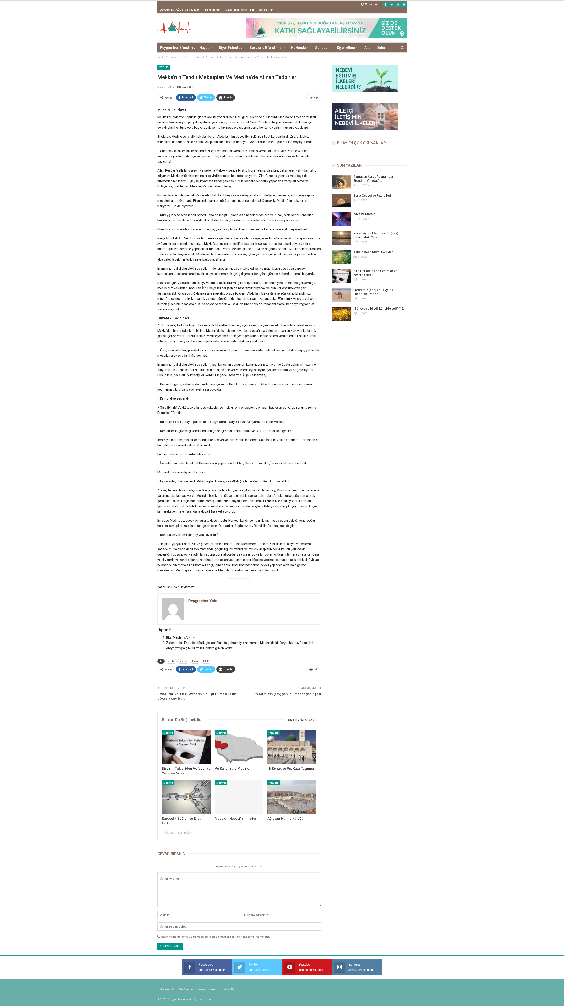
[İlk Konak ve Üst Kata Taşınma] (291, 747)
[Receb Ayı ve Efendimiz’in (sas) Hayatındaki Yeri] (341, 238)
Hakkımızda (212, 9)
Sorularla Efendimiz (266, 48)
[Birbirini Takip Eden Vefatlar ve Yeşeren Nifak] (186, 747)
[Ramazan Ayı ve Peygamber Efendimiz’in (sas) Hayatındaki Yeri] (341, 182)
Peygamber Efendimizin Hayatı (185, 48)
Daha (381, 48)
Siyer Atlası (346, 48)
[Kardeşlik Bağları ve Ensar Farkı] (186, 797)
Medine (163, 67)
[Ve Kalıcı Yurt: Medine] (239, 747)
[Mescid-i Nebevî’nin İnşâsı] (239, 797)
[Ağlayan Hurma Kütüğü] (291, 797)
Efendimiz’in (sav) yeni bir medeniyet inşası (287, 694)
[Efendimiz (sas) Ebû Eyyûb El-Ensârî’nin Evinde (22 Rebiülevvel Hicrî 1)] (341, 295)
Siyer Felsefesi (231, 48)
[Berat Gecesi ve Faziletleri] (341, 201)
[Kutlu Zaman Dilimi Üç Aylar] (341, 257)
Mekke (171, 661)
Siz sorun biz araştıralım (239, 9)
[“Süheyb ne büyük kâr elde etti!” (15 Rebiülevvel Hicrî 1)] (341, 314)
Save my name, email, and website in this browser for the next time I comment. (215, 936)
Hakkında (298, 48)
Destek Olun (265, 9)
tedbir (195, 661)
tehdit (206, 661)
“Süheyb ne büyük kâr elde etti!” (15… (379, 308)
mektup (183, 661)
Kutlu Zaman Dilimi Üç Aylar (373, 252)
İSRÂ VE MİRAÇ (364, 214)
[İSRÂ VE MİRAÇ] (341, 219)
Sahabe (321, 48)
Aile (367, 48)
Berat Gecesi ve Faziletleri (372, 195)
